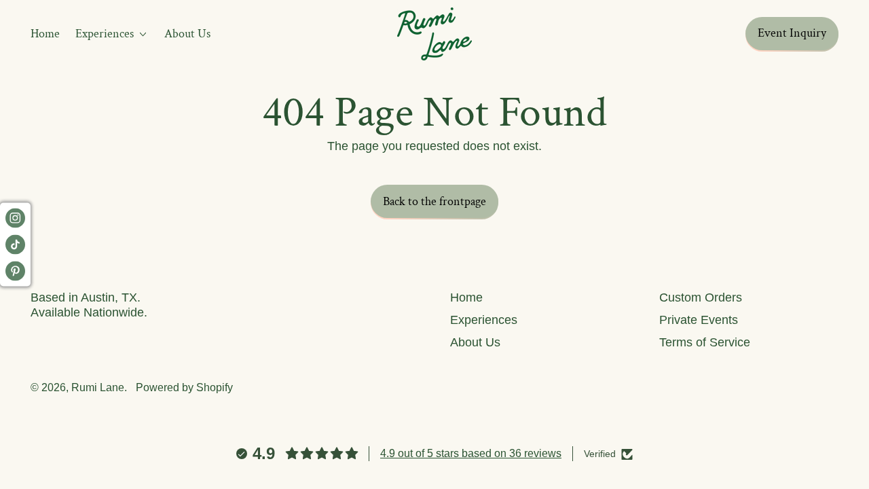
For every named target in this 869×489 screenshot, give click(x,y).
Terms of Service (704, 342)
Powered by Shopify (184, 387)
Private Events (698, 320)
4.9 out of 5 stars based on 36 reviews (470, 453)
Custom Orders (700, 297)
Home (45, 33)
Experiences (483, 320)
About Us (187, 33)
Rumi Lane (97, 387)
